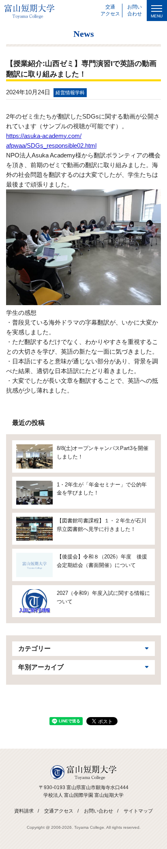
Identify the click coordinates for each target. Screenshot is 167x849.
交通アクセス (58, 811)
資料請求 (24, 811)
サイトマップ (138, 811)
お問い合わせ (98, 811)
